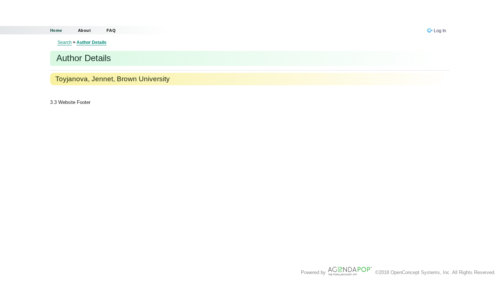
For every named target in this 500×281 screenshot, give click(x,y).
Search (64, 42)
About (84, 30)
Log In (439, 30)
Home (56, 30)
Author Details (92, 42)
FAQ (111, 30)
